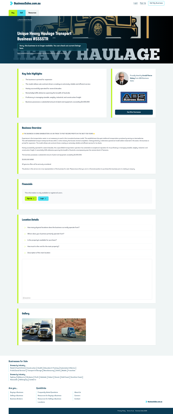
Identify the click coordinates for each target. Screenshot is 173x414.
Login (136, 3)
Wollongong (23, 380)
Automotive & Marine (67, 368)
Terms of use (130, 411)
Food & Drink (20, 368)
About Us (77, 392)
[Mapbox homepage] (27, 298)
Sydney (13, 377)
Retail (12, 368)
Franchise (71, 371)
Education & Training (51, 368)
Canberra (32, 380)
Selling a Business (16, 396)
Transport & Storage (34, 371)
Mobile (64, 371)
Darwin (57, 377)
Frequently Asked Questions (48, 392)
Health (40, 368)
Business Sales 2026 (141, 411)
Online (58, 371)
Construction (31, 368)
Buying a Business (16, 392)
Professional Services (18, 371)
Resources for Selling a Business (49, 399)
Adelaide (43, 377)
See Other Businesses (134, 112)
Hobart (50, 377)
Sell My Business (156, 3)
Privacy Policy (122, 411)
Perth (37, 377)
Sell (21, 13)
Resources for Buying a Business (49, 396)
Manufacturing (49, 371)
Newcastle (14, 380)
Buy (13, 13)
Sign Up (143, 3)
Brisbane (30, 377)
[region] (87, 279)
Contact (77, 399)
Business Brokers (16, 399)
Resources (32, 13)
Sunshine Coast (76, 377)
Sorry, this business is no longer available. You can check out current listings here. (50, 47)
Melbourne (21, 377)
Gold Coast (65, 377)
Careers (77, 396)
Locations (41, 402)
